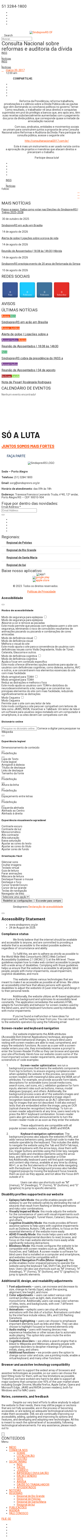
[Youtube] (10, 527)
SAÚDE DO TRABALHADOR (33, 1484)
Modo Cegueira (11, 697)
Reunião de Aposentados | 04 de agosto (28, 370)
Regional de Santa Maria (21, 557)
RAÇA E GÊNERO (27, 1475)
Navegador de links (13, 893)
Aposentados (10, 340)
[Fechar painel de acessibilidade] (3, 604)
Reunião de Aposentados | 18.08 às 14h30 (30, 346)
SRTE (20, 1478)
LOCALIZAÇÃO (26, 1455)
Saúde (15, 376)
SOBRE (21, 1453)
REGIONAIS (16, 1493)
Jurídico (15, 328)
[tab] (41, 542)
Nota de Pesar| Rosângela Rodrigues (26, 382)
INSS (4, 53)
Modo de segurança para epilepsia (22, 617)
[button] (3, 735)
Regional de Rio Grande (21, 550)
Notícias (6, 58)
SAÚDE (21, 1467)
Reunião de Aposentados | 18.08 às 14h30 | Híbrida (32, 250)
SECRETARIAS (18, 1461)
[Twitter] (10, 525)
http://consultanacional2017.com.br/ (47, 140)
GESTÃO (22, 1458)
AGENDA (14, 1510)
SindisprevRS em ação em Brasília (22, 225)
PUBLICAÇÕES (18, 1507)
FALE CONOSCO (18, 1513)
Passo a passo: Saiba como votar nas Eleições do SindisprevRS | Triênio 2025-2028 (40, 211)
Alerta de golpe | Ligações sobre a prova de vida (30, 238)
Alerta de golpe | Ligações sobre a (25, 334)
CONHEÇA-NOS (18, 1450)
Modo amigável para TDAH (18, 676)
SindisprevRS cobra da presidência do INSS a (32, 358)
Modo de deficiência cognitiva (20, 656)
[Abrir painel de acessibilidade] (3, 1434)
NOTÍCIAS (15, 1490)
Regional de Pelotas (19, 542)
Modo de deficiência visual (18, 638)
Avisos (6, 316)
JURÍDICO (22, 1470)
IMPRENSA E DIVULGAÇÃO (33, 1473)
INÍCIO (12, 1447)
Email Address (11, 506)
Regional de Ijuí (16, 565)
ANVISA (21, 1481)
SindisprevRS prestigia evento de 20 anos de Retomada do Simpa (41, 263)
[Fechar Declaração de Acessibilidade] (3, 913)
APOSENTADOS (26, 1487)
